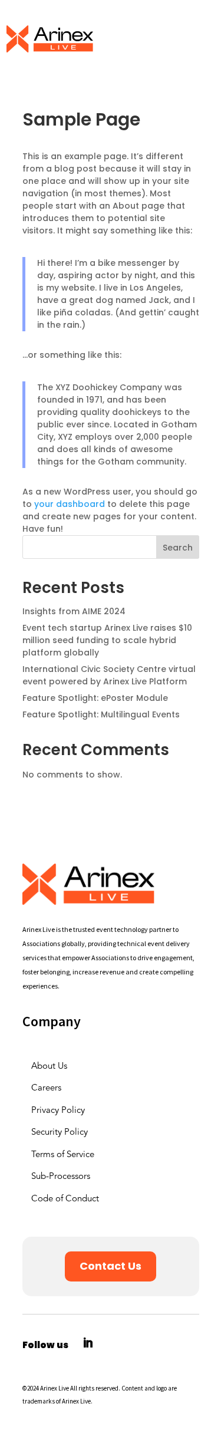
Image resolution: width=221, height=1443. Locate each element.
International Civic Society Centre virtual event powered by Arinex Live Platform (109, 675)
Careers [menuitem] (46, 1088)
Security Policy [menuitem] (59, 1132)
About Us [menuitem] (49, 1066)
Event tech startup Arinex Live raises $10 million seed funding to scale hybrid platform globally (107, 640)
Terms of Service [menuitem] (62, 1155)
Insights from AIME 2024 (74, 611)
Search (178, 548)
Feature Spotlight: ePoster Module (95, 698)
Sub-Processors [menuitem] (60, 1176)
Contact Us (110, 1265)
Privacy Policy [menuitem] (58, 1110)
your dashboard (69, 504)
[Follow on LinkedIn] (87, 1342)
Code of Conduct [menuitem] (65, 1199)
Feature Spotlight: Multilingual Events (101, 714)
